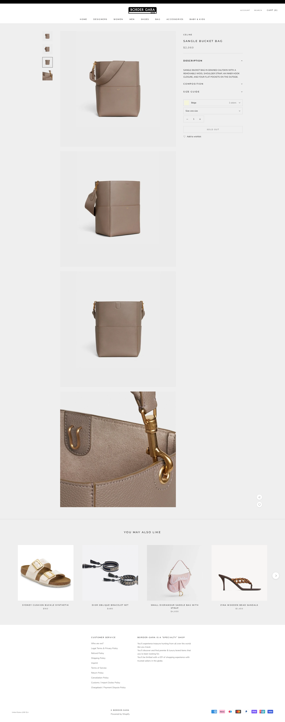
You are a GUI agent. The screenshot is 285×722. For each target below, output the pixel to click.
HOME (83, 19)
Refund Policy (97, 653)
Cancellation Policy (100, 677)
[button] (213, 61)
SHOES (145, 19)
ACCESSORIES (175, 19)
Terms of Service (98, 668)
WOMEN (118, 19)
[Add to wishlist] (259, 504)
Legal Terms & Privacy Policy (104, 648)
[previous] (9, 575)
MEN (132, 19)
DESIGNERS (100, 19)
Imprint (94, 663)
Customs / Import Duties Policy (105, 682)
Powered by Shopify (120, 714)
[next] (275, 575)
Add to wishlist (194, 136)
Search (258, 10)
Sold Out (213, 129)
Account (245, 10)
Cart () (272, 10)
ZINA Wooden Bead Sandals (239, 605)
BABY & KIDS (197, 19)
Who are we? (97, 643)
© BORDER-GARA (120, 710)
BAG (157, 19)
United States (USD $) (19, 712)
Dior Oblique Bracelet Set (110, 605)
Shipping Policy (98, 658)
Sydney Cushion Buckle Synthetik (45, 605)
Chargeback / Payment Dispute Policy (108, 687)
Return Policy (97, 672)
